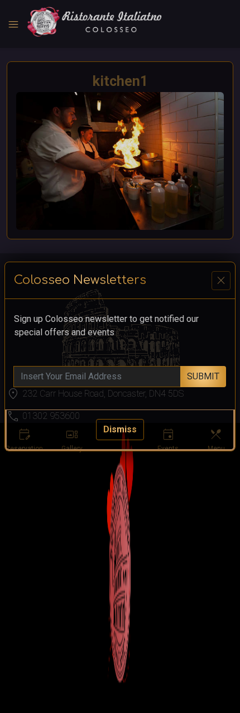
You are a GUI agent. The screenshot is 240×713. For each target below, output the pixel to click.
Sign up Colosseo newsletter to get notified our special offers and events (106, 326)
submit (203, 376)
